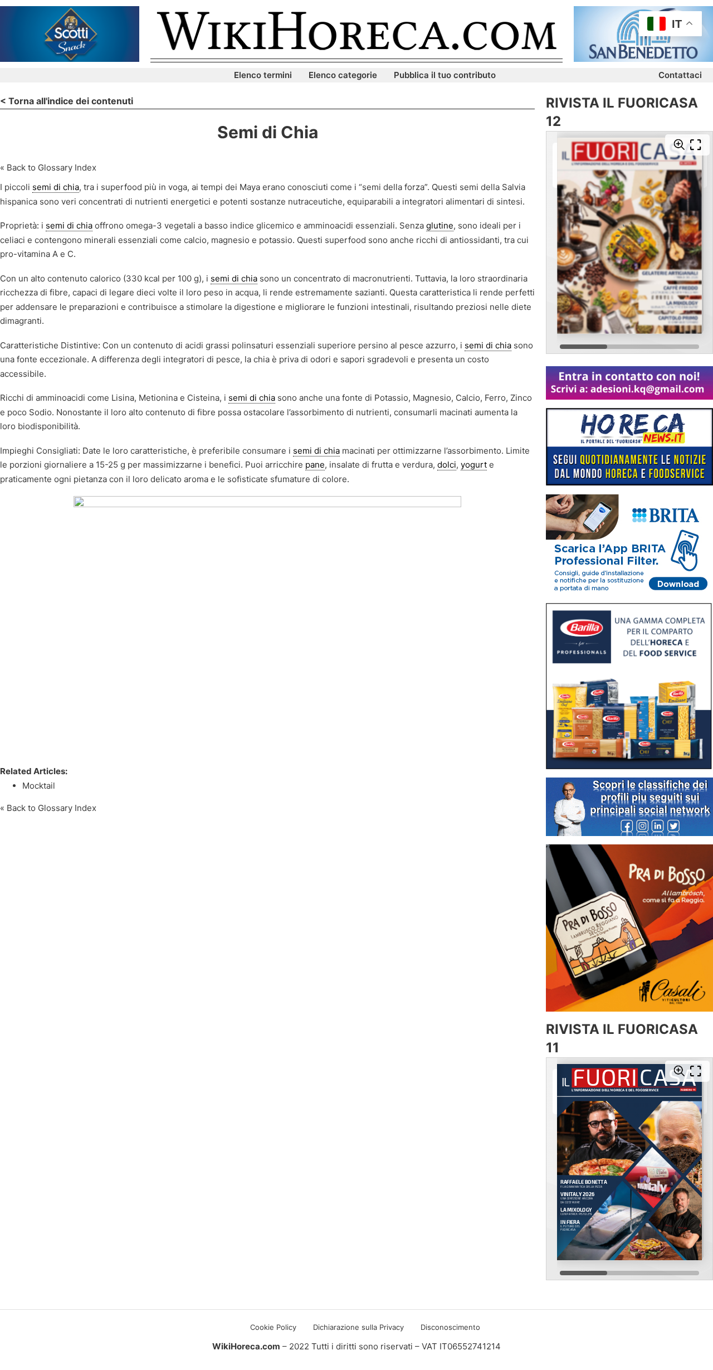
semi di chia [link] (55, 187)
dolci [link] (446, 464)
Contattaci (680, 75)
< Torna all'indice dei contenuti (66, 100)
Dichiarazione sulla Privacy (358, 1327)
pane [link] (315, 464)
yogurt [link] (474, 464)
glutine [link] (439, 225)
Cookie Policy (273, 1327)
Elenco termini (263, 75)
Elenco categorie (343, 75)
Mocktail (38, 785)
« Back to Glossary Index (48, 167)
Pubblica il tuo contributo (445, 75)
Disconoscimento (450, 1327)
